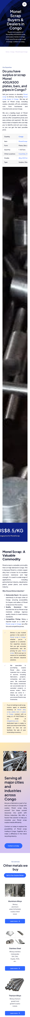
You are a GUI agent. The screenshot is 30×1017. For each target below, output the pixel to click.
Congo (21, 136)
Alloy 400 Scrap (24, 158)
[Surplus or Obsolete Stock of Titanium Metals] (15, 979)
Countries (22, 154)
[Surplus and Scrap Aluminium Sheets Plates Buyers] (15, 884)
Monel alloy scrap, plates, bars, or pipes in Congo (16, 712)
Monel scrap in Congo (13, 624)
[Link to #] (24, 4)
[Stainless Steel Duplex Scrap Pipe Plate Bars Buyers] (15, 932)
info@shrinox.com (12, 721)
